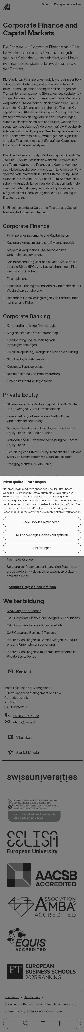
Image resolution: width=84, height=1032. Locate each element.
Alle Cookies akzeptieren (42, 522)
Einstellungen (42, 548)
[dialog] (42, 516)
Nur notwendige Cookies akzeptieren (42, 535)
